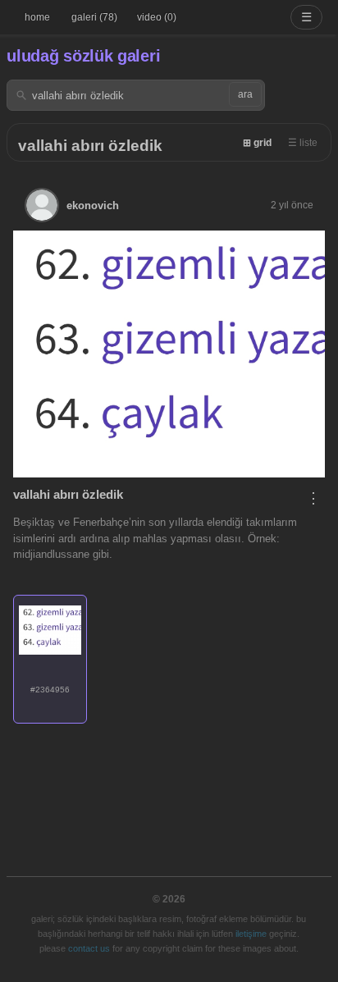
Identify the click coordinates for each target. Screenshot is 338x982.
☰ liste (302, 142)
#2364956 (50, 689)
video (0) (156, 17)
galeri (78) (94, 17)
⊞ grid (257, 142)
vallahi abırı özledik (90, 145)
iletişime (251, 934)
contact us (89, 948)
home (37, 17)
